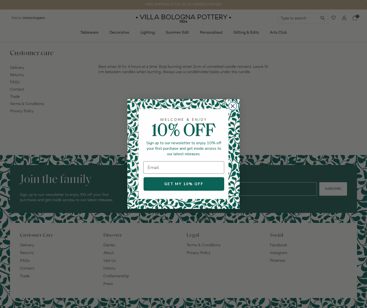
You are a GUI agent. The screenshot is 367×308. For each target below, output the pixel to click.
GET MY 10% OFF (183, 183)
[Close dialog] (233, 106)
